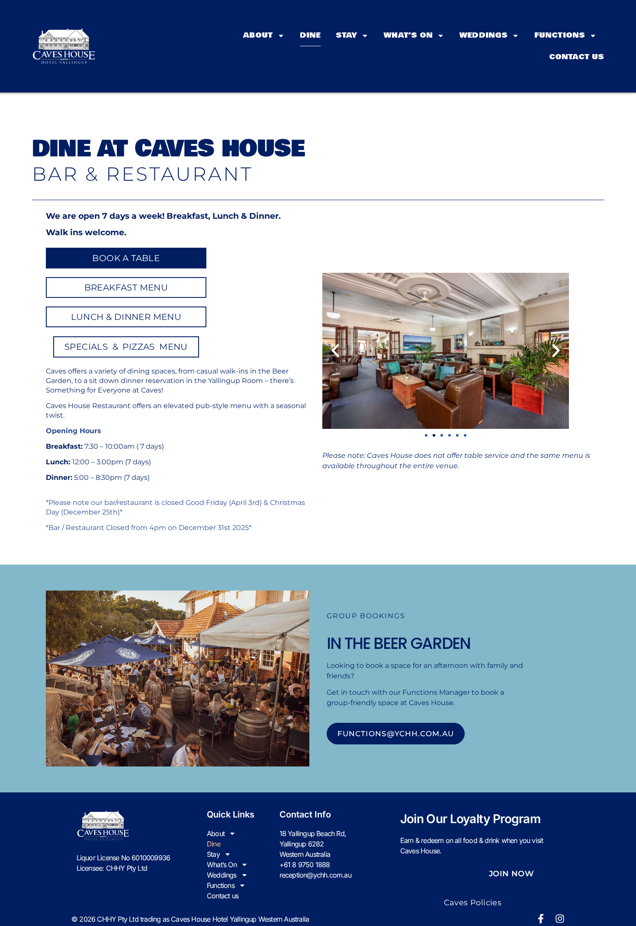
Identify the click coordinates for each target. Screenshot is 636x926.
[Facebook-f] (541, 918)
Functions (559, 35)
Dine (310, 35)
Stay (346, 35)
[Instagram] (560, 918)
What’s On (408, 35)
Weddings (483, 35)
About (258, 35)
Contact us (576, 57)
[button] (335, 350)
